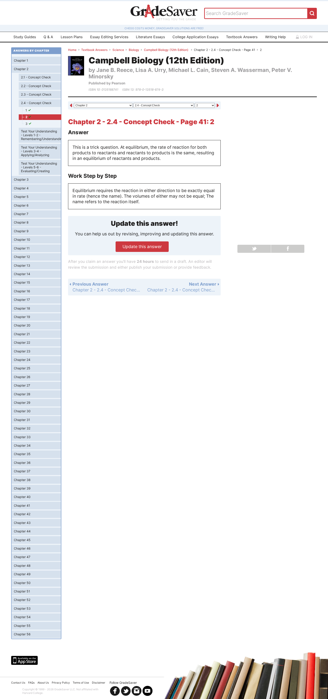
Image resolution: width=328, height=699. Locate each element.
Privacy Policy (61, 682)
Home (72, 50)
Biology (134, 50)
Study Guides (24, 37)
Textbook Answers (241, 37)
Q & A (48, 37)
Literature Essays (150, 37)
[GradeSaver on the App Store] (24, 660)
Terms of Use (81, 682)
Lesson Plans (72, 37)
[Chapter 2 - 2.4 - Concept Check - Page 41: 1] (71, 106)
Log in (305, 37)
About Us (43, 682)
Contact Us (18, 682)
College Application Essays (195, 37)
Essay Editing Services (109, 37)
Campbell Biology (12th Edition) (166, 50)
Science (118, 50)
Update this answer (142, 246)
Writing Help (275, 37)
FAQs (31, 682)
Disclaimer (98, 682)
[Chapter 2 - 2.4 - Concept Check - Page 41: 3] (218, 106)
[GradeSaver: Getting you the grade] (164, 12)
